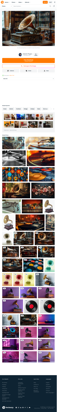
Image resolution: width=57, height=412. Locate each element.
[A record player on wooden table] (28, 319)
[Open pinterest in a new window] (22, 408)
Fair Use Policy (51, 408)
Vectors (6, 2)
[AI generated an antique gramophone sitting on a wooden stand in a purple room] (28, 331)
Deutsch (47, 388)
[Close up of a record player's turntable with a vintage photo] (14, 157)
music (38, 108)
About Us (35, 386)
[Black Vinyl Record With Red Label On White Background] (31, 306)
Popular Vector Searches (21, 389)
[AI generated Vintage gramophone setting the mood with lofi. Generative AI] (16, 190)
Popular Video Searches (21, 396)
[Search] (50, 6)
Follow (36, 55)
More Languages (49, 391)
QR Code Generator (4, 401)
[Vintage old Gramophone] (7, 237)
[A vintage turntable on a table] (12, 264)
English (46, 382)
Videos (20, 2)
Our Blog (35, 388)
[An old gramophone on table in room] (24, 237)
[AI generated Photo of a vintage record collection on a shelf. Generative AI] (32, 206)
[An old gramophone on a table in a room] (46, 251)
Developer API (5, 392)
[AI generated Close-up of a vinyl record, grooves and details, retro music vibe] (30, 222)
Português (47, 386)
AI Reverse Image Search (6, 394)
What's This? (11, 75)
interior (11, 108)
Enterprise (4, 388)
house (4, 108)
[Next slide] (51, 108)
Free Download (28, 60)
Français (47, 390)
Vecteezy (4, 384)
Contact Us (35, 384)
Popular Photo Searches (21, 393)
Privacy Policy (44, 408)
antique (32, 108)
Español (47, 384)
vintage (25, 108)
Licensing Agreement (20, 382)
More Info (5, 78)
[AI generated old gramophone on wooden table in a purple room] (46, 319)
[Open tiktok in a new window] (25, 408)
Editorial (27, 2)
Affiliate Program (22, 387)
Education (4, 390)
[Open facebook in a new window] (16, 408)
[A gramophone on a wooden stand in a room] (45, 237)
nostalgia (45, 108)
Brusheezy (4, 382)
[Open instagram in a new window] (18, 408)
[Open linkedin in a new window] (20, 408)
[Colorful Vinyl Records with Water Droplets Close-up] (15, 173)
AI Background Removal (5, 397)
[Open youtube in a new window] (29, 408)
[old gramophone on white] (49, 206)
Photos (13, 2)
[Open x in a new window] (27, 408)
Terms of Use (37, 408)
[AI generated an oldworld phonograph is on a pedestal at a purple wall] (10, 356)
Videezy (4, 386)
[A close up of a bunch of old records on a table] (33, 264)
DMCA (19, 385)
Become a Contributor (36, 390)
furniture (18, 108)
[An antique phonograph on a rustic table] (10, 251)
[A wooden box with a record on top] (28, 251)
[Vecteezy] (2, 2)
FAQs (34, 382)
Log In (50, 2)
